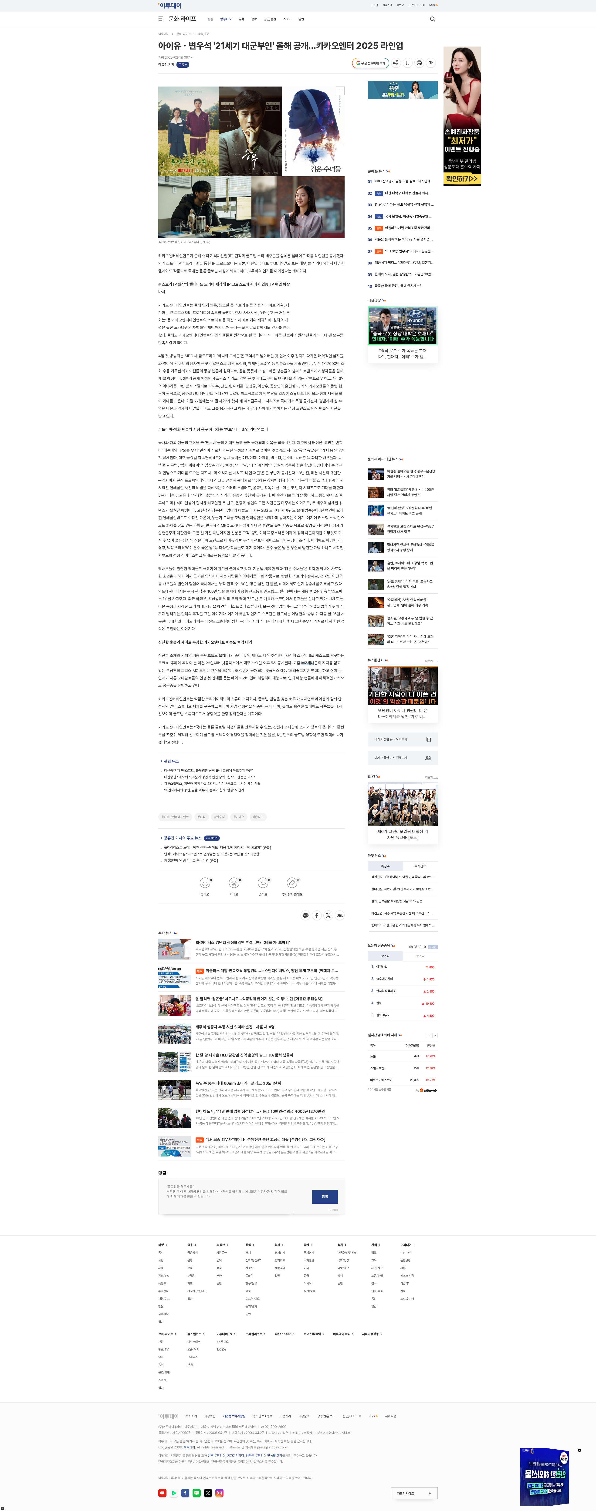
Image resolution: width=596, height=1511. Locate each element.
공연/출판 (270, 19)
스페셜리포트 (254, 1334)
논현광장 (405, 1260)
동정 (373, 1298)
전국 (373, 1283)
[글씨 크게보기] (431, 63)
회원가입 (387, 5)
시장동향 (222, 1252)
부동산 (221, 1245)
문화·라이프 (182, 18)
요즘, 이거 (193, 1349)
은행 (190, 1260)
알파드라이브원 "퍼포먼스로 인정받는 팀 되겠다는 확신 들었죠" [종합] (212, 854)
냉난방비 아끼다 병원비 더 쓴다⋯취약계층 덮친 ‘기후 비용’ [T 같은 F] (403, 716)
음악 (254, 19)
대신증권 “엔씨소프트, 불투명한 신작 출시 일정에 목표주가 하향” (209, 771)
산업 (248, 1245)
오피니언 (406, 1245)
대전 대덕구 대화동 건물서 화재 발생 (405, 193)
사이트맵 (390, 1416)
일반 (301, 19)
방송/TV (226, 19)
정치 (340, 1245)
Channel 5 (283, 1334)
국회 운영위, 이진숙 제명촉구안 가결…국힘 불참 (413, 216)
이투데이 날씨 (341, 1334)
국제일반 (309, 1260)
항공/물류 (251, 1283)
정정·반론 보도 (326, 1416)
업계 (219, 1260)
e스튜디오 (223, 1342)
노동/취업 (377, 1275)
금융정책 (192, 1252)
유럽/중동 (309, 1291)
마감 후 (404, 1283)
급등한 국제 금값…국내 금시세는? (398, 286)
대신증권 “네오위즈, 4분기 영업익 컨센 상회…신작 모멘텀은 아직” (209, 777)
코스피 (385, 956)
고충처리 (285, 1416)
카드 (190, 1283)
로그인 (374, 5)
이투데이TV (224, 1334)
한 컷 (190, 1365)
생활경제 (280, 1268)
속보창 (399, 5)
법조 (373, 1252)
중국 (306, 1275)
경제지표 (280, 1260)
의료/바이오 (253, 1298)
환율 (160, 1306)
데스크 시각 (407, 1275)
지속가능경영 (370, 1334)
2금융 (190, 1275)
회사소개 (191, 1416)
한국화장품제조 (386, 991)
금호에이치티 (384, 979)
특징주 (385, 866)
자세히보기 (212, 838)
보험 (190, 1268)
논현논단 (405, 1252)
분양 (219, 1275)
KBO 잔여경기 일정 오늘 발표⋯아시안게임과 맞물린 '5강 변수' (418, 181)
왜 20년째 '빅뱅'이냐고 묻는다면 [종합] (191, 861)
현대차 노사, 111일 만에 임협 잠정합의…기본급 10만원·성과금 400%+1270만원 (260, 1111)
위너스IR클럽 (312, 1334)
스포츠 (287, 19)
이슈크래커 (193, 1342)
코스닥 (420, 956)
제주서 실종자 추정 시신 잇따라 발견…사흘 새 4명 (235, 1027)
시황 (160, 1260)
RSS (432, 5)
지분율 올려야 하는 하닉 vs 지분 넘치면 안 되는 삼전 (411, 239)
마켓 (161, 1245)
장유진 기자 (166, 65)
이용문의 (304, 1416)
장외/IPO (163, 1275)
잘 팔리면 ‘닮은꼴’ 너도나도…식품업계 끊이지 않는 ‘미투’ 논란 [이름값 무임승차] (259, 998)
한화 (379, 1003)
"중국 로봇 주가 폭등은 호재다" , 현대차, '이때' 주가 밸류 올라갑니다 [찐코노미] (402, 356)
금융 (190, 1245)
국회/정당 (343, 1260)
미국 (306, 1268)
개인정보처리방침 (234, 1416)
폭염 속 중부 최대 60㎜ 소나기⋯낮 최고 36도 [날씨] (239, 1083)
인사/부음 (377, 1291)
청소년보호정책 (262, 1416)
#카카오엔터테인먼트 (175, 817)
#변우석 (219, 817)
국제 (306, 1245)
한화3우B (382, 1015)
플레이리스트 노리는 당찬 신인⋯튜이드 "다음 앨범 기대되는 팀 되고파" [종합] (217, 848)
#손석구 (258, 817)
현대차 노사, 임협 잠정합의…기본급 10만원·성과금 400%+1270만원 (422, 274)
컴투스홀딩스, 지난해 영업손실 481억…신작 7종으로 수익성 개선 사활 (212, 784)
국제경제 (309, 1252)
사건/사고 (377, 1268)
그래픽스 (192, 1357)
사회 (374, 1245)
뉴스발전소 (194, 1334)
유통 (248, 1291)
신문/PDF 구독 (416, 5)
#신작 (201, 817)
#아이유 (239, 817)
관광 (210, 19)
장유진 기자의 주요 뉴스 (183, 838)
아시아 (308, 1283)
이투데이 (163, 34)
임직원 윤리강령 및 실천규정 (264, 1456)
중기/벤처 (251, 1306)
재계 (248, 1252)
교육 (373, 1260)
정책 (219, 1268)
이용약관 (210, 1416)
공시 (160, 1252)
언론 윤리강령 (216, 1456)
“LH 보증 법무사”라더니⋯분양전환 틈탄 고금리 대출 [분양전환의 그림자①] (261, 1139)
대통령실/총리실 (347, 1252)
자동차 (249, 1268)
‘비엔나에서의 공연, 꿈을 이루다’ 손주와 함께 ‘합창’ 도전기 (204, 790)
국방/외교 (343, 1268)
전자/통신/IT (253, 1260)
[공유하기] (396, 63)
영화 (241, 19)
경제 (277, 1245)
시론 (403, 1268)
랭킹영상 (222, 1349)
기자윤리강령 (235, 1456)
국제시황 (163, 1314)
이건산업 (381, 967)
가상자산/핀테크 (197, 1291)
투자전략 (420, 866)
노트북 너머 (407, 1298)
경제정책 (280, 1252)
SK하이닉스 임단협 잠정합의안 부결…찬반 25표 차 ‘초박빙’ (243, 942)
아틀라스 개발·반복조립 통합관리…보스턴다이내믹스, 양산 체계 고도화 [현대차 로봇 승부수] (274, 970)
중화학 (249, 1275)
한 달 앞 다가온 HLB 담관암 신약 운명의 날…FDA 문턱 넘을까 (244, 1055)
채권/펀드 (164, 1298)
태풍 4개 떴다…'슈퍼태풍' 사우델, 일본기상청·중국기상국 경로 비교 (421, 263)
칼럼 (403, 1291)
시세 (160, 1268)
